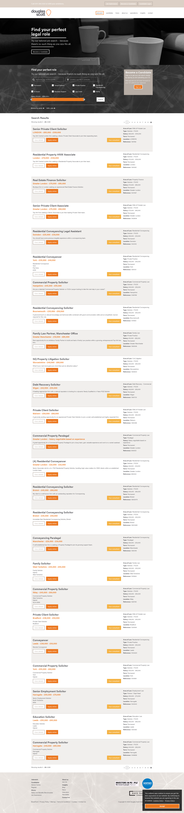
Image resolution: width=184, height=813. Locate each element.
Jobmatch (34, 779)
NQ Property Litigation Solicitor (51, 359)
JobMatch (100, 13)
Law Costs (78, 92)
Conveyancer (40, 640)
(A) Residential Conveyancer (49, 461)
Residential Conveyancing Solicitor (53, 308)
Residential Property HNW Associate (54, 154)
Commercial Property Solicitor (50, 282)
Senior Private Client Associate (51, 205)
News (64, 790)
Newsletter (65, 794)
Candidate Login (145, 4)
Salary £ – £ (40, 96)
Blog (63, 787)
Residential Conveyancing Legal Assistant (57, 231)
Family (98, 92)
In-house (37, 92)
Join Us (64, 782)
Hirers (117, 13)
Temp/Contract (59, 85)
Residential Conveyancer (47, 256)
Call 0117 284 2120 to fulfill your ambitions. (47, 3)
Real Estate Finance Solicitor (49, 180)
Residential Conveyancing (100, 86)
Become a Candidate (128, 4)
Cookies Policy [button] (158, 800)
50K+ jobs (50, 108)
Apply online (52, 140)
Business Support (60, 92)
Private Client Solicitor (46, 410)
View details (38, 140)
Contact (150, 13)
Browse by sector (37, 108)
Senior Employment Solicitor (49, 691)
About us (65, 779)
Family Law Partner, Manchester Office (55, 333)
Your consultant (114, 140)
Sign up (138, 87)
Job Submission (111, 4)
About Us (125, 13)
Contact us (66, 797)
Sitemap (53, 802)
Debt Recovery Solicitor (46, 384)
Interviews (65, 792)
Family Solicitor (42, 563)
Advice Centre (35, 785)
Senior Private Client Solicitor (50, 129)
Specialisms (134, 13)
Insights (142, 13)
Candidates (109, 13)
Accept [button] (162, 806)
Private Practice (80, 85)
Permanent (37, 85)
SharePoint (34, 802)
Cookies (74, 802)
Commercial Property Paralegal (51, 435)
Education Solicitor (44, 717)
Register (34, 787)
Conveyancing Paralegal (47, 538)
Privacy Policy (170, 800)
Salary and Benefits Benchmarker (42, 792)
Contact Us (82, 802)
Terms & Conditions (63, 802)
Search (100, 99)
